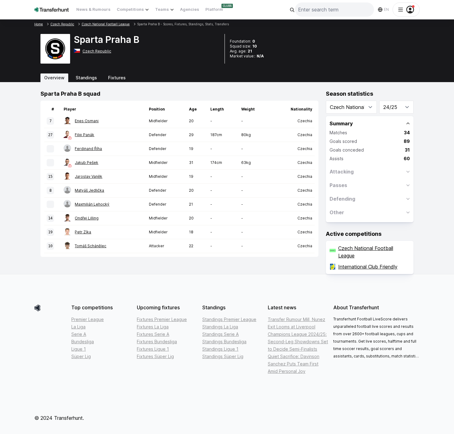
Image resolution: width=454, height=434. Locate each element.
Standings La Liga (220, 326)
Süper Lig (81, 356)
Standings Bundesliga (224, 341)
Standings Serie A (220, 334)
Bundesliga (82, 341)
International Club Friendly (367, 267)
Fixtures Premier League (162, 319)
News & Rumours (93, 9)
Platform (214, 9)
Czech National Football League (365, 252)
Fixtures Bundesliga (157, 341)
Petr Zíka (83, 232)
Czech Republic (96, 51)
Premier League (87, 319)
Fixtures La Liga (153, 326)
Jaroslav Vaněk (88, 176)
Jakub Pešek (86, 162)
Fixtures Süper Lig (155, 356)
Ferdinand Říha (88, 148)
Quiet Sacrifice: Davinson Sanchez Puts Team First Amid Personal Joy (293, 364)
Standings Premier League (229, 319)
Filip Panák (84, 134)
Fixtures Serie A (153, 334)
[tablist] (227, 77)
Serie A (78, 334)
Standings (86, 77)
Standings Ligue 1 (220, 349)
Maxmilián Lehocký (92, 204)
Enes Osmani (87, 121)
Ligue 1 (78, 349)
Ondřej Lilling (87, 218)
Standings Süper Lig (222, 356)
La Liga (78, 326)
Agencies (189, 9)
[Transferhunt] (50, 307)
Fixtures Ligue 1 (153, 349)
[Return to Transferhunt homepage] (51, 9)
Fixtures (117, 77)
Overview (54, 77)
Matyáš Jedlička (89, 190)
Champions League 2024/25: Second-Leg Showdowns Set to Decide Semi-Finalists (298, 342)
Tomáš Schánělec (90, 246)
